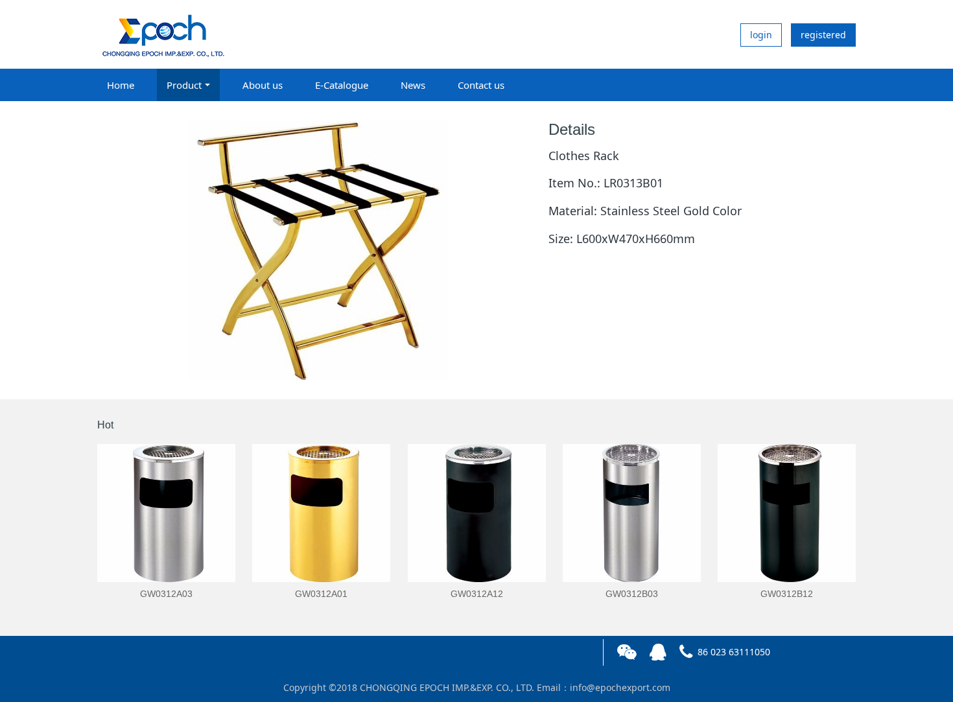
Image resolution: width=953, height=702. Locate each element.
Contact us (481, 84)
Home (120, 84)
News (413, 84)
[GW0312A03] (166, 513)
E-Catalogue (341, 84)
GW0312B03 (632, 594)
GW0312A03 (166, 594)
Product (184, 84)
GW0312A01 (321, 594)
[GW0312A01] (321, 513)
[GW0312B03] (632, 513)
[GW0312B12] (787, 513)
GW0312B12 (786, 594)
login (761, 35)
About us (262, 84)
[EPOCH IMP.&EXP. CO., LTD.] (162, 34)
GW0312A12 (477, 594)
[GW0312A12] (477, 513)
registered (823, 35)
